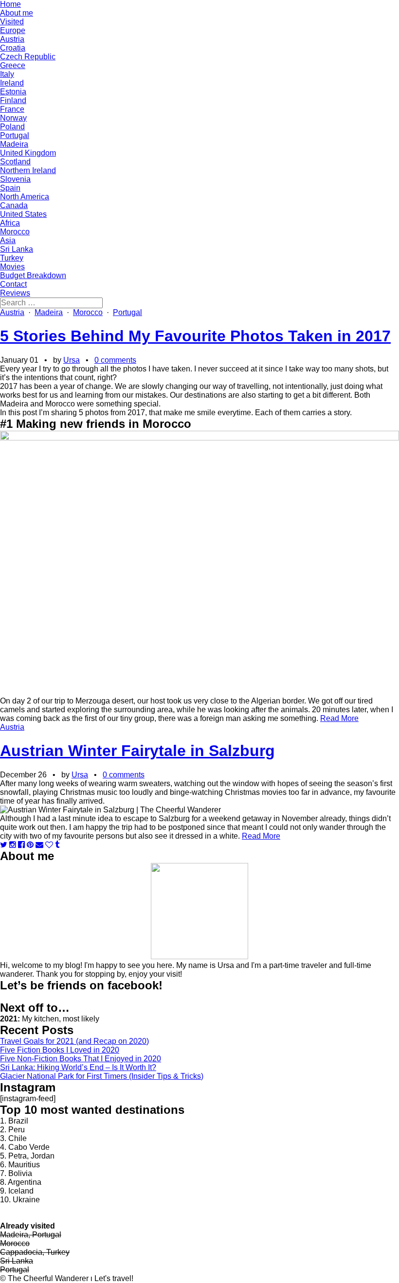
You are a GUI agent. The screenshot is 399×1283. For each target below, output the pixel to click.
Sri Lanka (16, 249)
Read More (339, 718)
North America (24, 197)
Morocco (15, 232)
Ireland (12, 83)
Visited (12, 22)
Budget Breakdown (33, 275)
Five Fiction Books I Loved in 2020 (59, 1050)
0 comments (115, 360)
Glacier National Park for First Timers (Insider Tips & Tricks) (101, 1076)
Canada (14, 205)
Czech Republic (27, 57)
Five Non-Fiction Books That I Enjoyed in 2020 (80, 1059)
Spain (10, 188)
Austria (12, 39)
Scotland (15, 162)
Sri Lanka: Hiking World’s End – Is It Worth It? (78, 1067)
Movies (12, 267)
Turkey (11, 258)
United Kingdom (28, 153)
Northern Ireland (28, 170)
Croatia (12, 48)
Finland (13, 100)
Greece (12, 65)
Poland (12, 127)
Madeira (14, 144)
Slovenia (15, 179)
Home (10, 4)
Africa (10, 223)
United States (23, 214)
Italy (7, 74)
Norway (13, 118)
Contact (13, 284)
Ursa (71, 360)
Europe (12, 30)
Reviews (15, 293)
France (12, 109)
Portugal (14, 135)
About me (16, 13)
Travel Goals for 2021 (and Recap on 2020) (74, 1041)
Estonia (13, 92)
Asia (8, 240)
